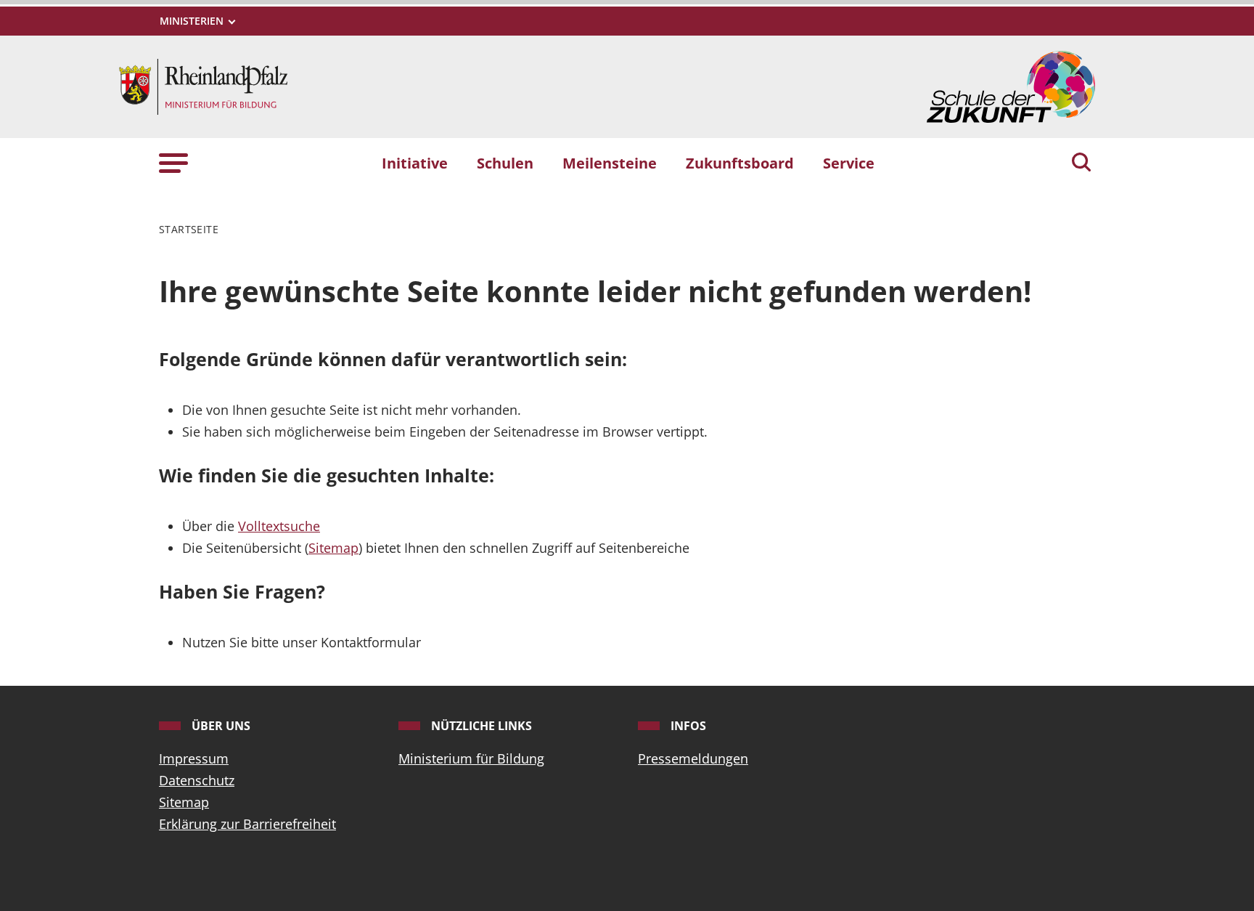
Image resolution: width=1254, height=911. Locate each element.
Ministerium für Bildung (471, 758)
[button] (173, 162)
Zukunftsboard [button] (740, 163)
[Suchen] (1081, 163)
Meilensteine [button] (609, 163)
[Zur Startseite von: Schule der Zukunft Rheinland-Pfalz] (203, 85)
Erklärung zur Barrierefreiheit (247, 824)
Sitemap (333, 547)
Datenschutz (196, 780)
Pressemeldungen (693, 758)
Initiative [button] (415, 163)
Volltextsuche (279, 526)
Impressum (194, 758)
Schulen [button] (505, 163)
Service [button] (848, 163)
